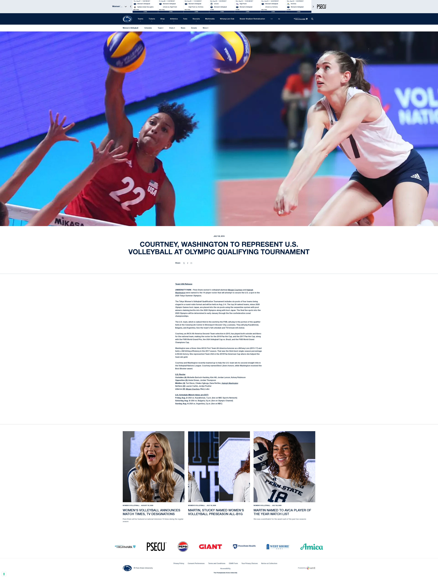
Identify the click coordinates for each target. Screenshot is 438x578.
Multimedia (210, 19)
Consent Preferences (196, 563)
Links (145, 11)
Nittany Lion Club (227, 19)
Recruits (196, 19)
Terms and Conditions (216, 563)
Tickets (152, 19)
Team (160, 28)
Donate (194, 28)
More (205, 28)
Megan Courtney (235, 290)
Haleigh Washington (230, 383)
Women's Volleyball (131, 505)
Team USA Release (183, 284)
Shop (162, 19)
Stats (171, 28)
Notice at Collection (269, 563)
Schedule (148, 28)
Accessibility (225, 568)
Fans (185, 19)
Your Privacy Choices (249, 563)
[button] (131, 6)
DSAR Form (233, 563)
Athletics (174, 19)
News (183, 28)
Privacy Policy (178, 563)
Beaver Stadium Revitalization (252, 19)
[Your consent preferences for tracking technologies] (4, 574)
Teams (140, 19)
